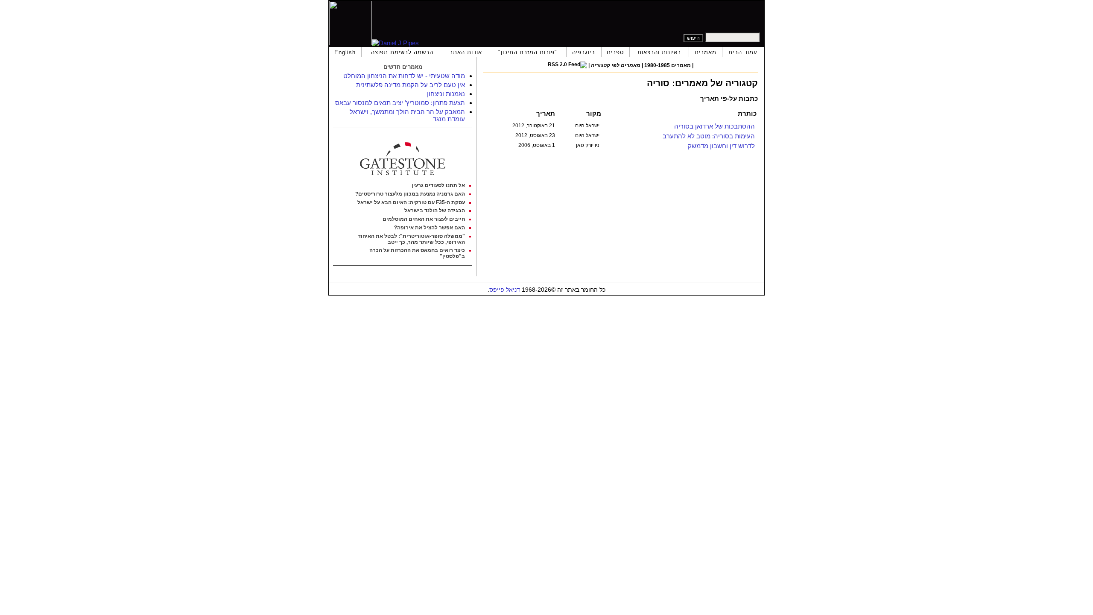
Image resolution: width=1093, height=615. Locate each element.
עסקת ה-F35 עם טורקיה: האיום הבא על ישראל (411, 202)
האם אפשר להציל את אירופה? (429, 228)
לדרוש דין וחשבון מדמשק (721, 145)
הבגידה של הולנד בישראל (434, 211)
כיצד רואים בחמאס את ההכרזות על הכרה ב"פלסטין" (417, 253)
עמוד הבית (742, 52)
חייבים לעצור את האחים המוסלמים (424, 219)
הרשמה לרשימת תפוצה (402, 52)
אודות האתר (466, 52)
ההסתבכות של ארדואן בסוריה (714, 126)
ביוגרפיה (583, 52)
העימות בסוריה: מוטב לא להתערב (709, 136)
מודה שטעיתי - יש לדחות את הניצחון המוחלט (404, 75)
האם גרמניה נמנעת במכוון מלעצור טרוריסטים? (410, 194)
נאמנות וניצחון (446, 93)
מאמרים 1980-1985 (667, 65)
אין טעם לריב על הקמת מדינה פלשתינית (410, 84)
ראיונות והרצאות (659, 52)
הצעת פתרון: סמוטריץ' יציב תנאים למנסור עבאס (400, 102)
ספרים (615, 52)
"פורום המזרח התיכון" (527, 52)
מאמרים (705, 52)
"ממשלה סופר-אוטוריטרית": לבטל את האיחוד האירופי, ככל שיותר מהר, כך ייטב (411, 239)
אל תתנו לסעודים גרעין (438, 185)
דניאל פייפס (504, 290)
